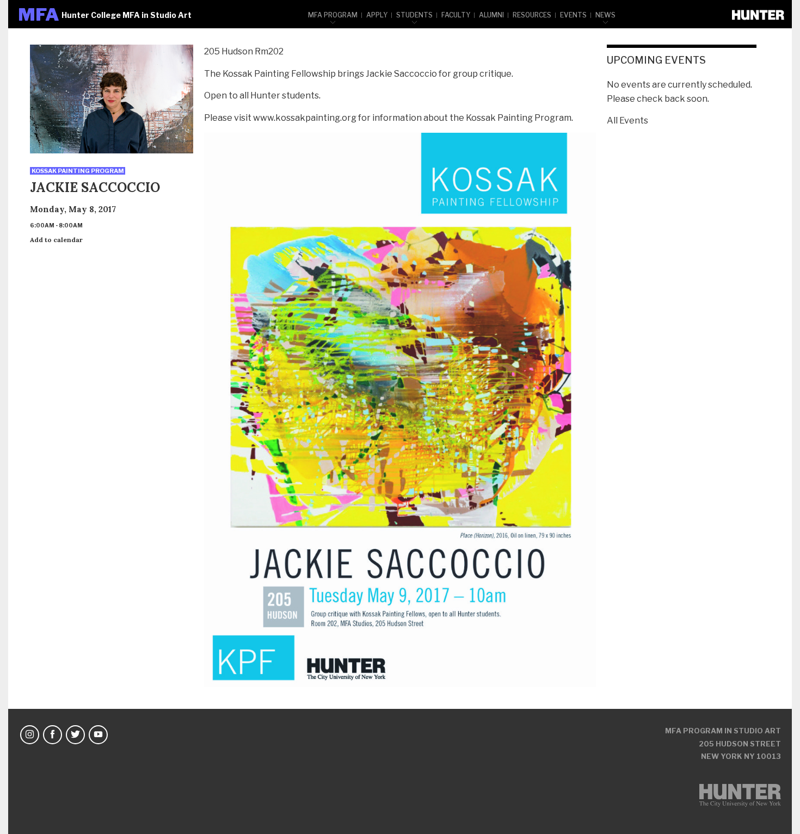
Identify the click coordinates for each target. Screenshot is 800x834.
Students (414, 15)
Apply (376, 15)
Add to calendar (56, 240)
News (605, 15)
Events (573, 15)
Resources (532, 15)
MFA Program (333, 15)
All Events (627, 120)
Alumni (491, 15)
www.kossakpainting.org (304, 118)
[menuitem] (333, 14)
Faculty (455, 15)
